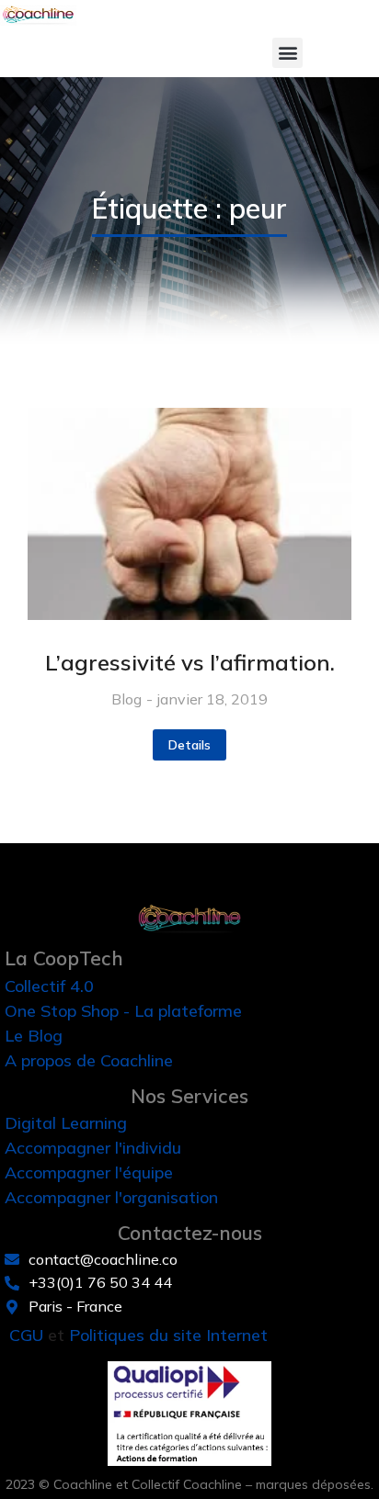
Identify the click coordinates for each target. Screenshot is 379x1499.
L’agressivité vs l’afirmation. (190, 662)
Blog (126, 699)
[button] (287, 53)
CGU (26, 1335)
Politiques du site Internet (168, 1335)
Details (189, 745)
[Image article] (189, 514)
